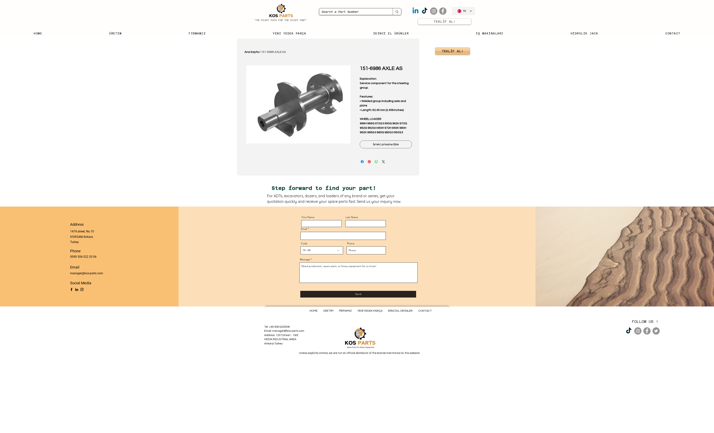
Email (304, 229)
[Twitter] (656, 331)
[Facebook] (442, 11)
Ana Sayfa (252, 51)
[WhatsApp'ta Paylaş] (376, 161)
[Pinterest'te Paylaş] (369, 161)
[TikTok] (424, 11)
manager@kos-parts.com (86, 273)
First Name (308, 217)
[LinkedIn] (77, 289)
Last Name (352, 217)
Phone (350, 243)
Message (305, 259)
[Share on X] (383, 161)
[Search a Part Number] (397, 11)
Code (304, 243)
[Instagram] (433, 11)
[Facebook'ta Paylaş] (362, 161)
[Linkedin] (415, 11)
